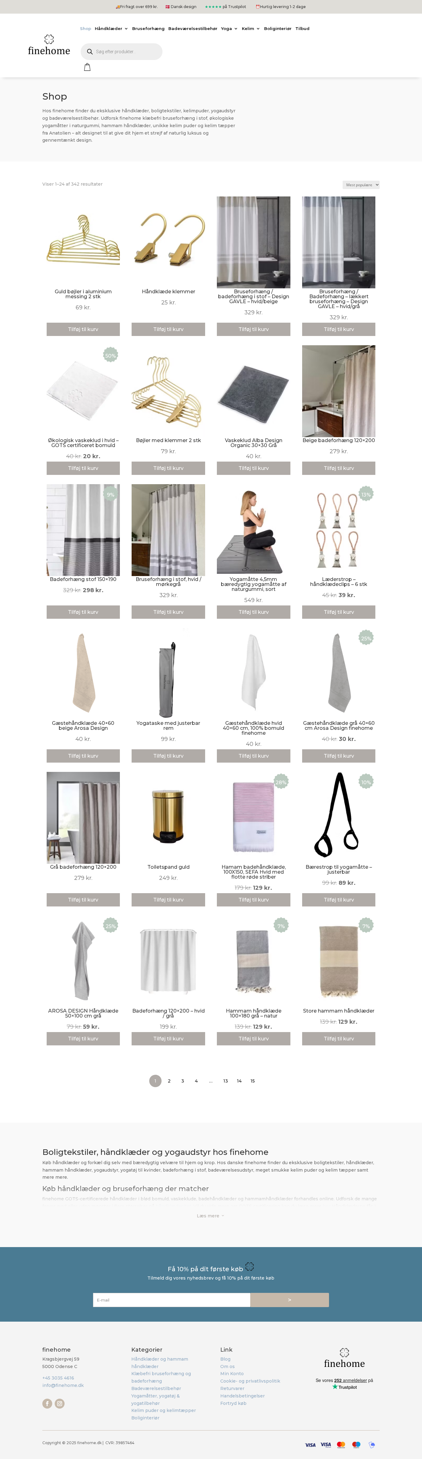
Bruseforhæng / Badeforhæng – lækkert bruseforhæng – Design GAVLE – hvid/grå (339, 299)
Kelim (248, 28)
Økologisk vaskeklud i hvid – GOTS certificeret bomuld (83, 442)
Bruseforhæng (148, 28)
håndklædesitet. (174, 1206)
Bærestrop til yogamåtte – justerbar (339, 869)
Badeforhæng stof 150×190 (83, 579)
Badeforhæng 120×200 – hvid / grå (168, 1013)
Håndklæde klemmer (168, 292)
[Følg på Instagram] (60, 1404)
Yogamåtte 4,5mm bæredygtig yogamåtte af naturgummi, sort (253, 584)
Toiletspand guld (168, 867)
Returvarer (232, 1388)
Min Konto (232, 1373)
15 (253, 1081)
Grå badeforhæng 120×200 (83, 867)
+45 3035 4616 (58, 1378)
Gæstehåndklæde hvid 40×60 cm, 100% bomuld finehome (253, 728)
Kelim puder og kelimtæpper (163, 1410)
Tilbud (302, 28)
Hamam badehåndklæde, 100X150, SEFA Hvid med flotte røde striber (254, 872)
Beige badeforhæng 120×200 (338, 440)
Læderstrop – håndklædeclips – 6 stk (338, 581)
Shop (85, 28)
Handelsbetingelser (242, 1396)
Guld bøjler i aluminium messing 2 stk (83, 294)
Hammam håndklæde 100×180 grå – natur (253, 1013)
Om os (227, 1366)
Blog (225, 1359)
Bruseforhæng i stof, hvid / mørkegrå (168, 581)
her (327, 1206)
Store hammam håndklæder (338, 1011)
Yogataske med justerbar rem (168, 725)
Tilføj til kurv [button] (83, 468)
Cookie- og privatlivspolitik (250, 1381)
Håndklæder (108, 28)
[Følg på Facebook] (47, 1404)
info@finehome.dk (63, 1385)
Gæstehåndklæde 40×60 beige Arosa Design (83, 725)
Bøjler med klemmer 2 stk (168, 440)
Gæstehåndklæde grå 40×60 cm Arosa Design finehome (339, 725)
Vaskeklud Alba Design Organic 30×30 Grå (253, 442)
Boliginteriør (278, 28)
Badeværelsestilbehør (192, 28)
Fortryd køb (233, 1403)
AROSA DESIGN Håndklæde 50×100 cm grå (83, 1013)
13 (225, 1081)
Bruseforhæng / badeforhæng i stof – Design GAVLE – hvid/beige (253, 296)
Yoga (226, 28)
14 (239, 1081)
